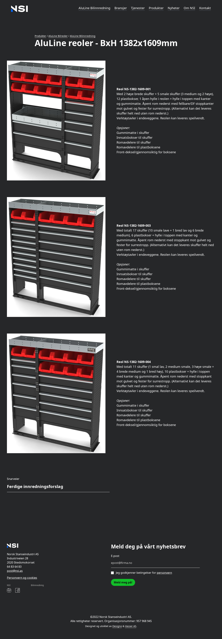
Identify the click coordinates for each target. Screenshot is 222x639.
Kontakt (205, 8)
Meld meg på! (123, 582)
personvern (164, 573)
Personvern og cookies (22, 578)
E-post (115, 556)
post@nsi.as (15, 571)
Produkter (156, 8)
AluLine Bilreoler (58, 36)
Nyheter (174, 8)
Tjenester (138, 8)
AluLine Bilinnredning (94, 8)
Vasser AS (130, 626)
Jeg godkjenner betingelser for (144, 573)
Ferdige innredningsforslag (35, 486)
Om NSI (189, 8)
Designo (117, 626)
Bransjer (120, 8)
